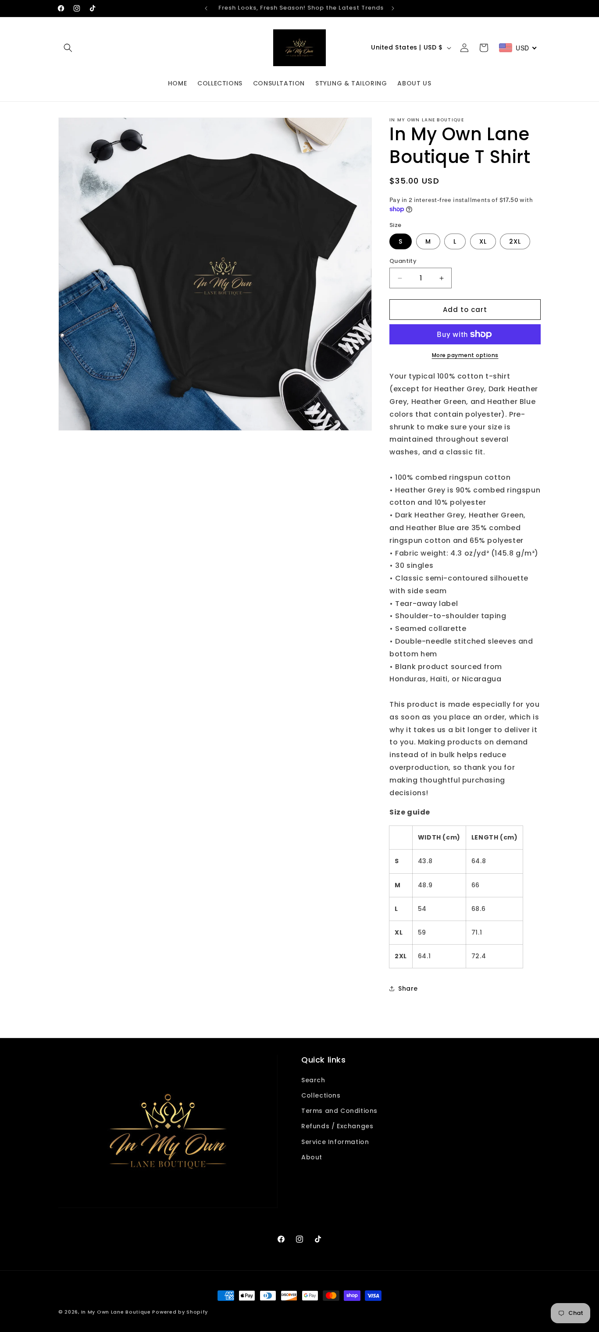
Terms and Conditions (339, 1110)
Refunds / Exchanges (337, 1126)
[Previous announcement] (206, 8)
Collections (321, 1095)
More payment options (465, 355)
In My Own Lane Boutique (116, 1311)
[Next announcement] (393, 8)
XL (483, 241)
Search (313, 1079)
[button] (68, 47)
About (311, 1156)
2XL (515, 241)
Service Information (335, 1141)
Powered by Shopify (180, 1311)
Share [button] (408, 988)
